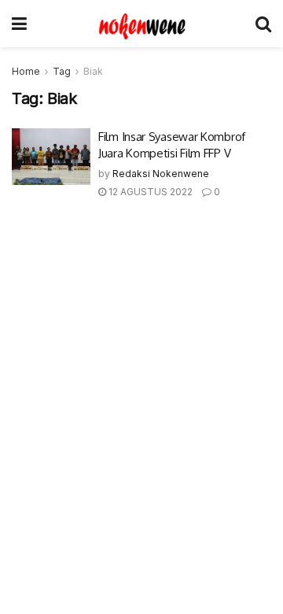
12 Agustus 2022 (149, 192)
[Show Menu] (19, 23)
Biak (93, 71)
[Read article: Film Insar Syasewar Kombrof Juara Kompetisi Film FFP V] (51, 156)
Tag (62, 71)
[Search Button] (263, 23)
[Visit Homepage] (141, 23)
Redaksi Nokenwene (160, 173)
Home (26, 71)
